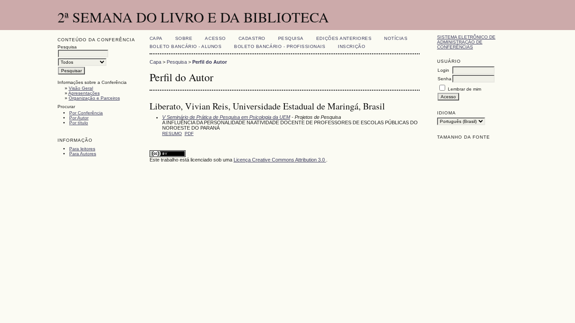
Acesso (215, 38)
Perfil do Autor (209, 62)
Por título (78, 122)
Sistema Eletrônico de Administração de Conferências (466, 42)
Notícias (395, 38)
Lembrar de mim (464, 89)
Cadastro (252, 38)
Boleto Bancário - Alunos (185, 46)
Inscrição (351, 46)
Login (443, 70)
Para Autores (82, 153)
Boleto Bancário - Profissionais (279, 46)
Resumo (172, 133)
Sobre (184, 38)
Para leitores (82, 148)
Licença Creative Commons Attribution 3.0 (280, 159)
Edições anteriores (344, 38)
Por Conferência (86, 112)
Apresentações (84, 93)
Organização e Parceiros (94, 98)
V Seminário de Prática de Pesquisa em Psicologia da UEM (226, 117)
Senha (444, 78)
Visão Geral (81, 88)
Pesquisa (291, 38)
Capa (156, 38)
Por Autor (78, 117)
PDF (189, 133)
